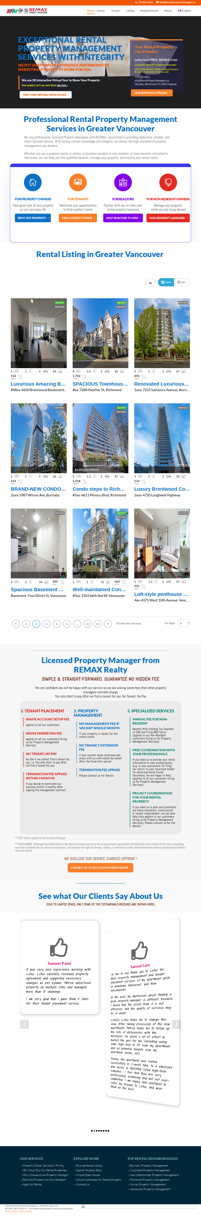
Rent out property (32, 218)
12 (97, 624)
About (168, 10)
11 (87, 624)
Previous (16, 624)
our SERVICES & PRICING (150, 92)
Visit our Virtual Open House (44, 94)
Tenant (115, 10)
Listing (130, 10)
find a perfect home (77, 218)
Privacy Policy (25, 1211)
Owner (101, 10)
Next (108, 624)
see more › (62, 85)
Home (90, 10)
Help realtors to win (122, 218)
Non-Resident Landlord (167, 218)
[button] (24, 1024)
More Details (39, 333)
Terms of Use (11, 1211)
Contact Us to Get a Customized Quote (99, 867)
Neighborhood (149, 10)
